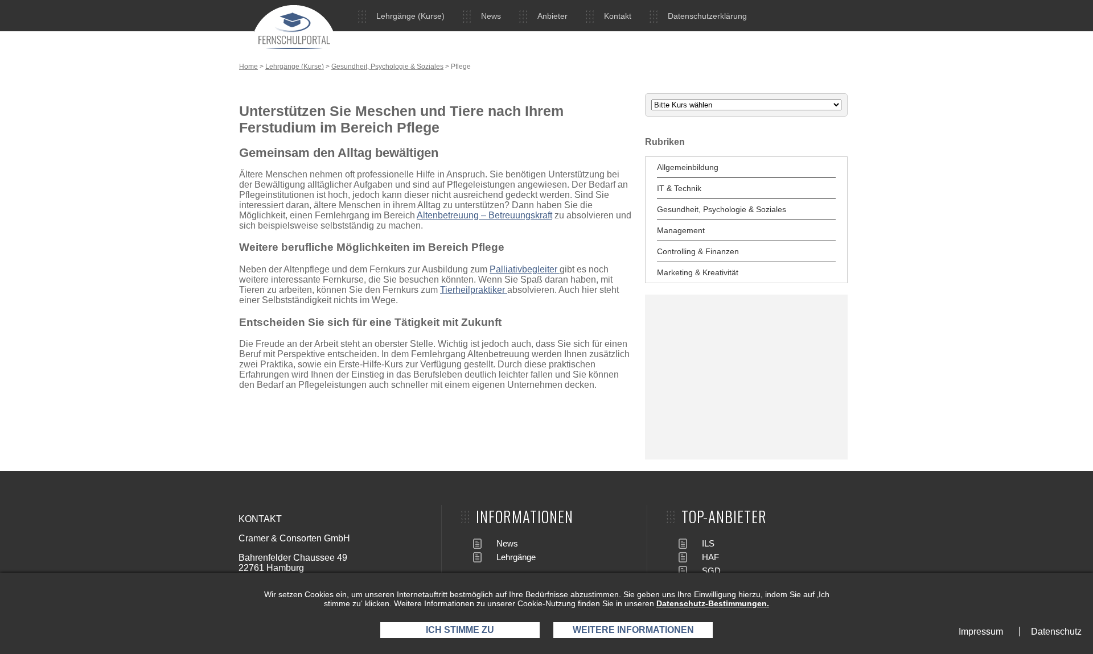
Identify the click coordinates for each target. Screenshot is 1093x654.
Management (681, 230)
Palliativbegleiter (525, 269)
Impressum (981, 631)
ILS (708, 543)
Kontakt (617, 15)
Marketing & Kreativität (697, 272)
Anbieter (552, 15)
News (491, 15)
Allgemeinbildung (687, 167)
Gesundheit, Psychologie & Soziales (387, 67)
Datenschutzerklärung (707, 15)
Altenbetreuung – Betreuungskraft (484, 215)
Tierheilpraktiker (473, 290)
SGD (711, 571)
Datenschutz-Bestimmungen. (712, 603)
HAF (710, 557)
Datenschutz (1056, 631)
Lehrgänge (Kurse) (410, 15)
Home (248, 67)
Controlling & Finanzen (698, 251)
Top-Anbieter (724, 516)
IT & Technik (679, 188)
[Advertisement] (746, 377)
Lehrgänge (516, 557)
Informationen (524, 516)
